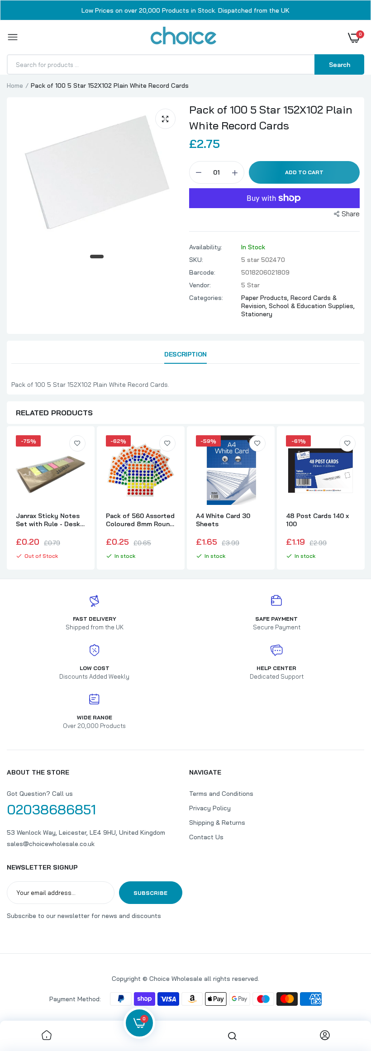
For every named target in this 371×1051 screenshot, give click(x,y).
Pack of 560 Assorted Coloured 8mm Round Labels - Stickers (140, 520)
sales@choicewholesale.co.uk (51, 844)
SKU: (196, 260)
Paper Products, (265, 298)
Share (351, 213)
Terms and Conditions (221, 793)
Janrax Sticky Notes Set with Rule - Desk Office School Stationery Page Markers (48, 520)
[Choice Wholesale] (183, 37)
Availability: (205, 247)
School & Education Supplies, (312, 306)
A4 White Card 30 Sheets (223, 520)
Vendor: (200, 285)
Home (15, 85)
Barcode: (202, 272)
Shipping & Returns (217, 822)
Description (185, 354)
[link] (77, 443)
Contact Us (206, 837)
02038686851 (51, 809)
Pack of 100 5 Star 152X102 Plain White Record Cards (270, 117)
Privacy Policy (210, 808)
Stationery (256, 314)
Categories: (206, 298)
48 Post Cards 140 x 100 (317, 520)
